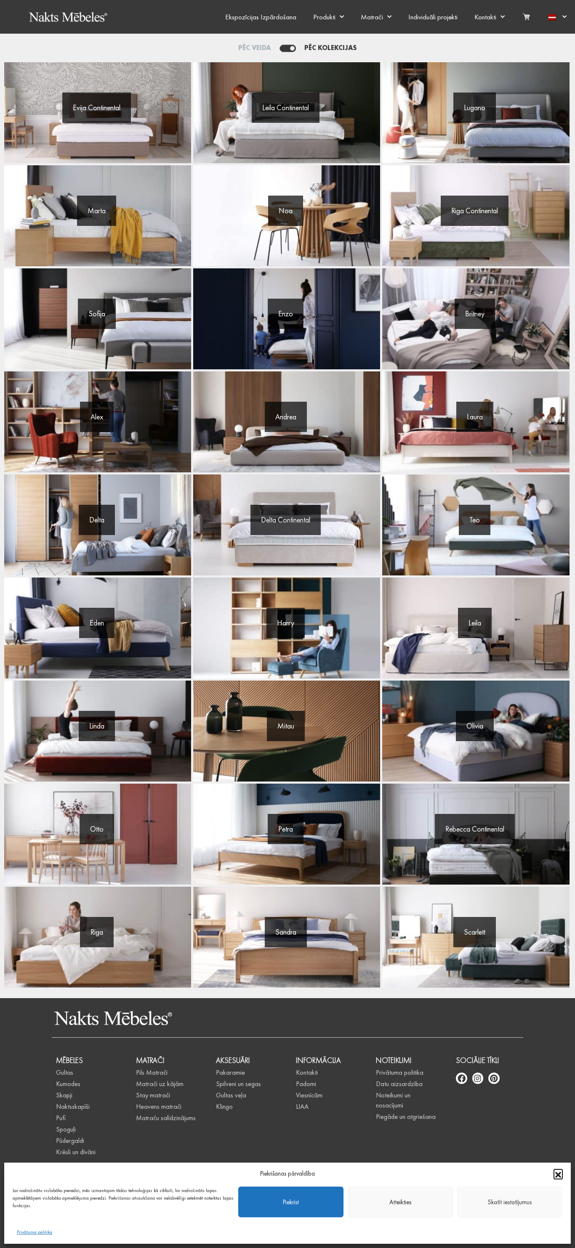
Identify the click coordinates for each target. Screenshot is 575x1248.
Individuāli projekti (433, 16)
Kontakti (485, 16)
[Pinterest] (494, 1078)
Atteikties (400, 1202)
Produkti (324, 16)
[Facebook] (461, 1078)
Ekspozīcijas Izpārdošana (260, 16)
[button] (558, 1173)
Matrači (372, 16)
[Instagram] (478, 1078)
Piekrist (291, 1202)
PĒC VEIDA (254, 47)
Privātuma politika (34, 1232)
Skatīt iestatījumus (510, 1202)
